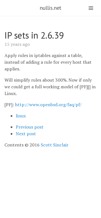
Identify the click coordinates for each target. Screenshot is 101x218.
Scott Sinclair (54, 145)
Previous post (29, 127)
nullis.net (50, 7)
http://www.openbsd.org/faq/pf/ (48, 104)
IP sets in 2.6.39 (33, 35)
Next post (26, 134)
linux (21, 116)
